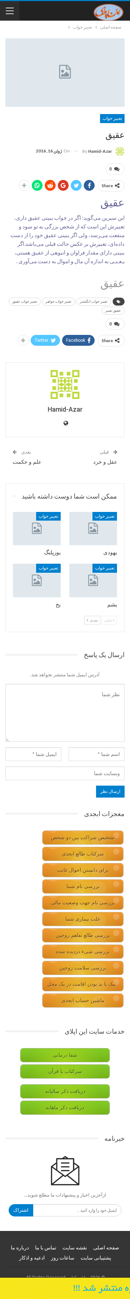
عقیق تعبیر (113, 310)
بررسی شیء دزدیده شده (83, 951)
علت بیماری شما (82, 919)
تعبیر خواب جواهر (59, 301)
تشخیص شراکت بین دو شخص (83, 837)
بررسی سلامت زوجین (83, 968)
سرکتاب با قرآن (65, 1071)
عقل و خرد (105, 462)
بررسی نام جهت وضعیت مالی (83, 902)
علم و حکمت (27, 462)
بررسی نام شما (83, 886)
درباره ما (20, 1247)
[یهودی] (93, 528)
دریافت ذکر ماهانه (65, 1107)
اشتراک (21, 1210)
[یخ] (37, 580)
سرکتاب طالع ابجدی (83, 854)
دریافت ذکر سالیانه (65, 1091)
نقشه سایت (74, 1247)
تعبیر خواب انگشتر (94, 301)
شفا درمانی (65, 1055)
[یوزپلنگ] (37, 528)
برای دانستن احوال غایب (83, 870)
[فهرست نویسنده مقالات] (65, 384)
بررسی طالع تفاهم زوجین (83, 935)
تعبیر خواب (112, 118)
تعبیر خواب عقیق (24, 301)
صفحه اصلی (106, 1247)
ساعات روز (62, 1258)
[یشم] (93, 580)
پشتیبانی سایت (96, 1258)
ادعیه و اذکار (32, 1258)
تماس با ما (45, 1247)
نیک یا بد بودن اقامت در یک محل (81, 984)
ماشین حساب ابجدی (83, 1000)
